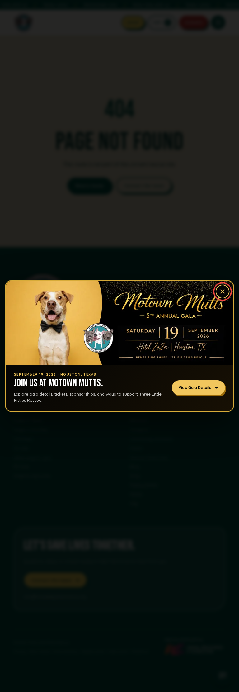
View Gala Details (195, 388)
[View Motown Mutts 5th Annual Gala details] (119, 323)
